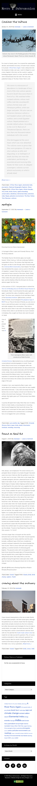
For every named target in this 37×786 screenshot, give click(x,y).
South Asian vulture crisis (24, 633)
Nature (13, 726)
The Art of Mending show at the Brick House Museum (18, 289)
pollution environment (17, 196)
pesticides (19, 728)
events (7, 720)
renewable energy (19, 733)
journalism (5, 187)
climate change (11, 713)
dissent (6, 717)
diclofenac (13, 194)
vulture (12, 738)
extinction (31, 194)
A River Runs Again (16, 185)
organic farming (27, 726)
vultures (13, 198)
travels (12, 575)
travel (6, 738)
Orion (5, 728)
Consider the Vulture (14, 22)
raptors (9, 577)
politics (10, 730)
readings (7, 733)
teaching (30, 735)
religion (13, 733)
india (3, 196)
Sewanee (30, 733)
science (26, 733)
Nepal (7, 196)
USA (9, 738)
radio (29, 730)
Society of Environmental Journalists (15, 736)
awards (25, 707)
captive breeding (22, 191)
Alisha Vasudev (28, 189)
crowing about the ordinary (18, 583)
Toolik (14, 577)
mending (10, 427)
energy (26, 717)
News (29, 187)
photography (26, 728)
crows (29, 649)
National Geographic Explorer (18, 187)
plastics (6, 730)
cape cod (28, 710)
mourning (17, 427)
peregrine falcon (12, 728)
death (21, 425)
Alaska (25, 575)
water (16, 738)
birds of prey (13, 191)
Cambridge (22, 710)
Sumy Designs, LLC (27, 777)
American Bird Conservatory (12, 267)
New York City (19, 726)
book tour (15, 710)
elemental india (27, 185)
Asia (3, 191)
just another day (15, 423)
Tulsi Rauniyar (6, 198)
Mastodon (7, 777)
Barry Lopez (11, 425)
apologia (7, 204)
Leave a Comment (28, 27)
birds (6, 191)
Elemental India (22, 194)
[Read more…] (6, 180)
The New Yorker (29, 196)
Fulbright (12, 720)
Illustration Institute (11, 297)
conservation (6, 194)
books (9, 710)
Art (22, 707)
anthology (24, 704)
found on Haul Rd (12, 434)
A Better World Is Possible (10, 704)
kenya (17, 724)
